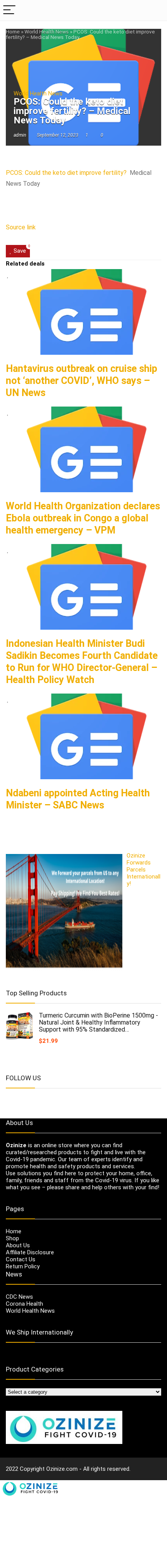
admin (20, 135)
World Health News (46, 31)
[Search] (155, 10)
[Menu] (9, 10)
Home (13, 31)
